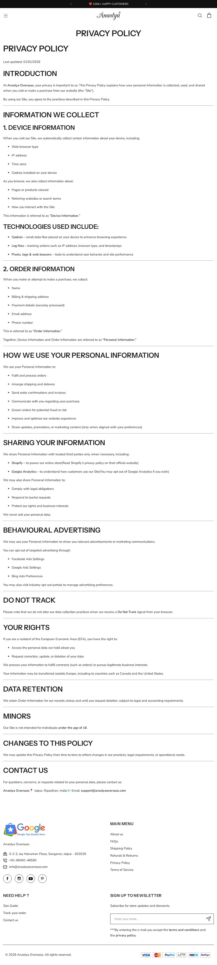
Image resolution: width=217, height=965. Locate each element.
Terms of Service (122, 870)
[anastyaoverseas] (108, 15)
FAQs (114, 841)
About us (116, 834)
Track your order (14, 913)
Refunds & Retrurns (124, 855)
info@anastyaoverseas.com (28, 867)
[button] (70, 4)
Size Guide (10, 906)
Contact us (10, 920)
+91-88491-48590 (22, 860)
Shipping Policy (121, 848)
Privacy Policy (120, 863)
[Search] (199, 15)
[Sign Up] (208, 919)
